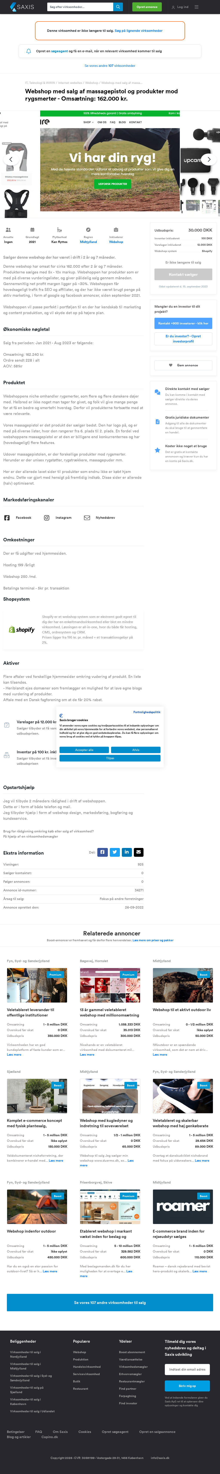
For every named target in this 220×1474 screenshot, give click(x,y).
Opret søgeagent (115, 1431)
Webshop (91, 83)
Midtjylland (88, 242)
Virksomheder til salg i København (25, 1401)
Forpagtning (127, 1396)
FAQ (38, 1431)
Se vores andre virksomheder (110, 65)
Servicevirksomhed (86, 1374)
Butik (76, 1381)
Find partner (127, 1388)
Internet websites (70, 83)
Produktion (80, 1359)
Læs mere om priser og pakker (153, 940)
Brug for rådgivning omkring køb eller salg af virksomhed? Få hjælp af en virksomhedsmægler (48, 834)
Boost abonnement (132, 1352)
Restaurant (80, 1388)
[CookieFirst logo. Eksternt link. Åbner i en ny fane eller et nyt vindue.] (61, 716)
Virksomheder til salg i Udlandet (32, 1411)
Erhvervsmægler (130, 1374)
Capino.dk (49, 1437)
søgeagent (59, 51)
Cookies (84, 1431)
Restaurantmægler (132, 1381)
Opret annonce (147, 7)
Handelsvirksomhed (87, 1367)
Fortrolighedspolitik (146, 712)
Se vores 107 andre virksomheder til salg (110, 1302)
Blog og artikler (19, 1437)
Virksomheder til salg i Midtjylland (25, 1366)
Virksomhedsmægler (133, 1367)
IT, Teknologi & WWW (40, 83)
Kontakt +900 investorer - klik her (183, 323)
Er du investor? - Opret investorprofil (183, 339)
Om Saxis (60, 1431)
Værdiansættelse (130, 1359)
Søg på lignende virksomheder (138, 30)
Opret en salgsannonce (157, 1431)
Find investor (128, 1403)
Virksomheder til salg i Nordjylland (25, 1354)
